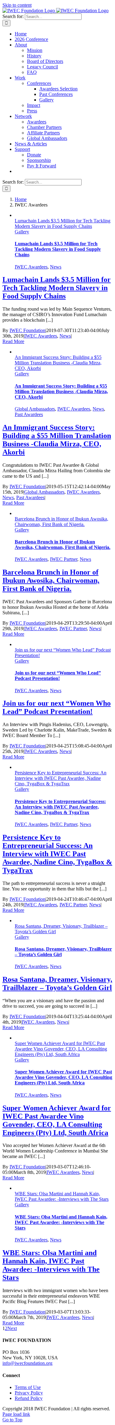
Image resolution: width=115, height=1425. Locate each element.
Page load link (16, 1414)
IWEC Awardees (31, 266)
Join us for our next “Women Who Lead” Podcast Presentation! (58, 675)
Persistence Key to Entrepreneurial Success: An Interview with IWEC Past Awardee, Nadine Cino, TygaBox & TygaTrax (60, 778)
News (55, 266)
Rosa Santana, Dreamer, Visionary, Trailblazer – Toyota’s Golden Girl (57, 983)
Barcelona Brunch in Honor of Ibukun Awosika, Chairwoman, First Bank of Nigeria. (61, 521)
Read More (13, 341)
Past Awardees (29, 414)
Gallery (22, 231)
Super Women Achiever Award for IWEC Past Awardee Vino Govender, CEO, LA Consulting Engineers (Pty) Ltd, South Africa (61, 1049)
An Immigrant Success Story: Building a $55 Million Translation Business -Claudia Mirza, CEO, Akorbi (58, 363)
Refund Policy (29, 1398)
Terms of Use (28, 1387)
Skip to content (17, 5)
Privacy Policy (29, 1392)
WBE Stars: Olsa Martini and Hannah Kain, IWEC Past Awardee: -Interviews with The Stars (62, 1196)
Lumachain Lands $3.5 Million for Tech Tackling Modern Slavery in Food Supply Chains (62, 223)
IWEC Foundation (27, 330)
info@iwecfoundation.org (27, 1363)
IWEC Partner (63, 559)
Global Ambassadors (35, 408)
